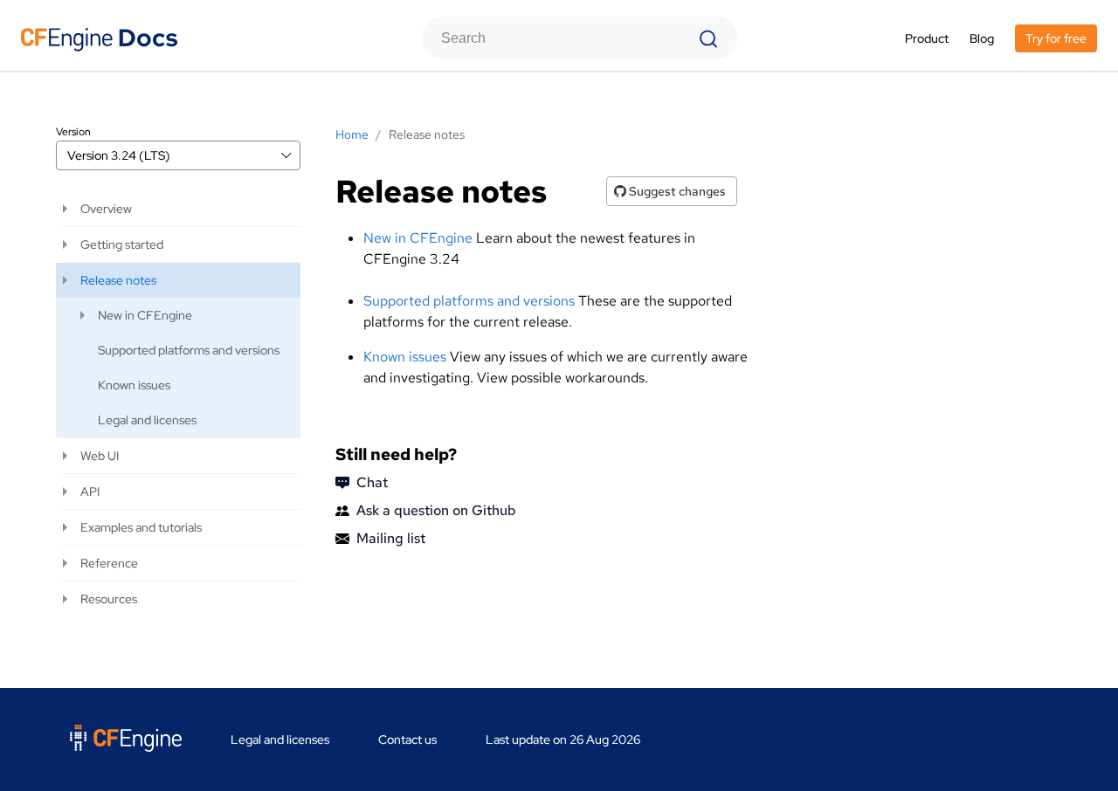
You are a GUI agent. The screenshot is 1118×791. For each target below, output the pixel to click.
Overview (106, 209)
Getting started (121, 244)
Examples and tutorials (141, 527)
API (90, 491)
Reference (109, 563)
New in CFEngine (418, 238)
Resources (108, 599)
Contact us (407, 739)
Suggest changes (676, 191)
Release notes (118, 280)
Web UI (99, 456)
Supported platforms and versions (469, 301)
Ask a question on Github (436, 510)
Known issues (404, 356)
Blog (982, 38)
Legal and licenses (147, 420)
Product (927, 38)
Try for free (1056, 38)
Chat (372, 482)
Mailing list (390, 538)
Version (73, 132)
